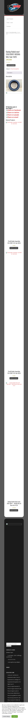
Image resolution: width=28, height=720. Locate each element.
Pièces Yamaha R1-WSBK (13, 700)
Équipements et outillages (13, 679)
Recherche (8, 646)
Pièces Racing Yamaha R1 (13, 697)
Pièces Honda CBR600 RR (13, 693)
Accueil (7, 32)
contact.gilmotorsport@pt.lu (14, 662)
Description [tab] (9, 72)
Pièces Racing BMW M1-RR (13, 695)
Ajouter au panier (11, 65)
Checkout (8, 26)
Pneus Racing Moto (12, 32)
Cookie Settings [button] (6, 716)
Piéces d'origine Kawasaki (13, 686)
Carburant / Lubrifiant (12, 675)
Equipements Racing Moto (13, 681)
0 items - (9, 22)
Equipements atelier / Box (13, 677)
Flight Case (10, 684)
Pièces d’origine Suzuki (12, 691)
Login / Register (9, 18)
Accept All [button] (14, 716)
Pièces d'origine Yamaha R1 (13, 688)
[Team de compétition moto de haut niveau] (14, 7)
